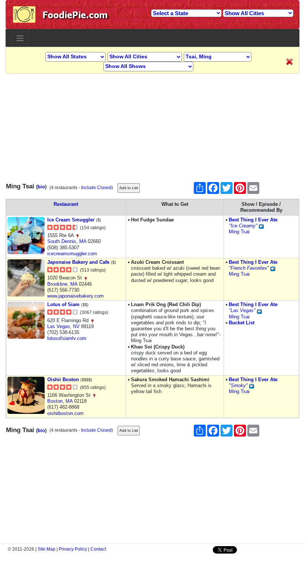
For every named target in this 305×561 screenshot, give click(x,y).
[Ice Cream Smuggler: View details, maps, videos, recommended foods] (26, 235)
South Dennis (61, 241)
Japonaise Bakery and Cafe (78, 262)
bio (41, 186)
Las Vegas (58, 326)
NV (76, 326)
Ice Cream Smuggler (70, 220)
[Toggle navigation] (20, 38)
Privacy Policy (73, 549)
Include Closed (96, 187)
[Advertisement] (152, 126)
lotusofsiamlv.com (66, 338)
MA (82, 241)
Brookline (57, 284)
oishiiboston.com (65, 413)
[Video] (261, 225)
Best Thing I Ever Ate (253, 220)
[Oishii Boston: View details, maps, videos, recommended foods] (26, 395)
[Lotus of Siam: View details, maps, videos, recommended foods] (26, 320)
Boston (54, 401)
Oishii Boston (63, 379)
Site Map (46, 549)
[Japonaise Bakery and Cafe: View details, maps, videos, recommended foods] (26, 277)
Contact (98, 549)
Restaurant (66, 204)
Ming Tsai (239, 231)
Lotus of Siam (63, 304)
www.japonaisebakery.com (75, 296)
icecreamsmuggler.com (72, 253)
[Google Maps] (77, 235)
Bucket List (241, 322)
